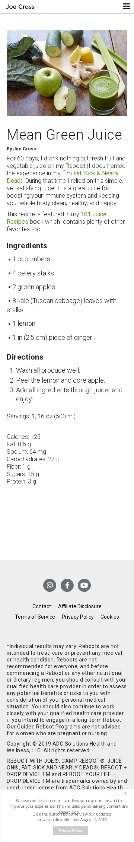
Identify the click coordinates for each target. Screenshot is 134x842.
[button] (69, 806)
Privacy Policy (78, 617)
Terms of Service (35, 617)
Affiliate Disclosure (80, 606)
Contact (41, 606)
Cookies (109, 617)
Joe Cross (20, 6)
